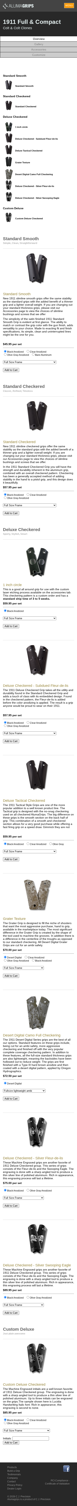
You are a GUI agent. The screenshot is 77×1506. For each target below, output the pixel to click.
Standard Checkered (25, 106)
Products (12, 1467)
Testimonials (14, 1474)
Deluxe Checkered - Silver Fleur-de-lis (34, 186)
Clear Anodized (38, 351)
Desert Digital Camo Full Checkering (34, 174)
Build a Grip (13, 1471)
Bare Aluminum (43, 355)
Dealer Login (14, 1488)
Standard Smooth (24, 86)
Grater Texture (22, 162)
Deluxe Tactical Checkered (28, 150)
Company (12, 1478)
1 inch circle (21, 127)
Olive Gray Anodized (18, 355)
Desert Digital (14, 957)
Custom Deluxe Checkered (29, 218)
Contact (11, 1481)
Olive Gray (58, 844)
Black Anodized (15, 351)
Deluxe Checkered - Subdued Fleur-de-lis (36, 139)
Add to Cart (11, 370)
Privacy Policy (14, 1485)
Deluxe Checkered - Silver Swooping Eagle (37, 198)
